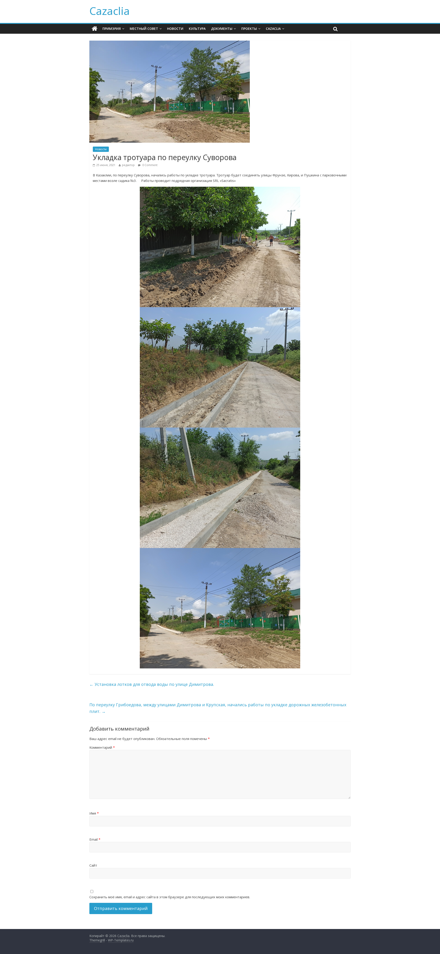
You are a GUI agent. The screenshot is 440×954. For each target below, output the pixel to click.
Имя (94, 813)
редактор (128, 165)
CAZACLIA (273, 28)
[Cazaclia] (94, 28)
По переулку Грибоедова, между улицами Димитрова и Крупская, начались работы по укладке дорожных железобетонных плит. (217, 708)
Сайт (93, 865)
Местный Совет (144, 28)
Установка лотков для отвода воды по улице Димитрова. (151, 684)
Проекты (249, 28)
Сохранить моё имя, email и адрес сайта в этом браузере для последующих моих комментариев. (169, 897)
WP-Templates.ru (121, 940)
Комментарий (102, 747)
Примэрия (111, 28)
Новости (175, 28)
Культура (197, 28)
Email (94, 839)
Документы (221, 28)
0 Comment (149, 165)
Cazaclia (109, 11)
